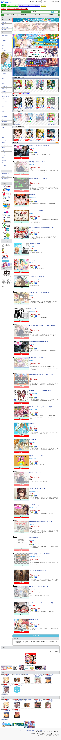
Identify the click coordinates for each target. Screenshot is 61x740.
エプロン (4, 147)
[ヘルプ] (43, 0)
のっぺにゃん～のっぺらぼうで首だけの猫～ (39, 292)
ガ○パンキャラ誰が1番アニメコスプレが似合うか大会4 (39, 675)
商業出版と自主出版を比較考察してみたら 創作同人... (41, 407)
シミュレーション (5, 98)
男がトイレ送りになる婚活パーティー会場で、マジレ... (42, 325)
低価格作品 (4, 121)
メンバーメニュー (8, 11)
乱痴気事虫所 (32, 426)
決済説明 (6, 238)
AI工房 (31, 605)
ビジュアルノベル (5, 96)
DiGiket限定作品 (10, 14)
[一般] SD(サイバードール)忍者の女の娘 (38, 341)
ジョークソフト (5, 119)
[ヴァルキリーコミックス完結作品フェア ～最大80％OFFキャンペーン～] (36, 62)
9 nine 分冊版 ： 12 (28, 123)
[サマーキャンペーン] (36, 43)
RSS (57, 142)
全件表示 (26, 126)
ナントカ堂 (32, 540)
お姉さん (4, 160)
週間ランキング (5, 35)
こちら (28, 644)
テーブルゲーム (5, 103)
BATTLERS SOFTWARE (35, 181)
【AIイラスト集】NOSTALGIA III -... (37, 488)
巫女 (3, 157)
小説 (3, 45)
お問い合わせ (39, 730)
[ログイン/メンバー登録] (49, 0)
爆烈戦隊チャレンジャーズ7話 (36, 456)
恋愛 (3, 127)
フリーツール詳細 (5, 260)
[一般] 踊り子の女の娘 (34, 505)
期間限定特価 (24, 15)
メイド (3, 152)
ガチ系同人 (43, 5)
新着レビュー (5, 24)
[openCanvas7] (40, 667)
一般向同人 (4, 5)
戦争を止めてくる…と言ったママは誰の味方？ (40, 390)
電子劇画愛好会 (33, 197)
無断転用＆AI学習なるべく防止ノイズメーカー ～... (41, 374)
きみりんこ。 (32, 213)
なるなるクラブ (33, 246)
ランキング (15, 11)
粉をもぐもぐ (32, 423)
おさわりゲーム (5, 93)
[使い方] (30, 0)
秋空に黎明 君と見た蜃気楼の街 (36, 276)
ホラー (3, 142)
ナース (3, 155)
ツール (3, 114)
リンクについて (22, 730)
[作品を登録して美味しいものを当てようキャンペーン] (30, 658)
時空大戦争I (32, 194)
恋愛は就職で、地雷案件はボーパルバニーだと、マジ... (42, 162)
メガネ (3, 167)
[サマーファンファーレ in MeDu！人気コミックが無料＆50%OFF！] (36, 52)
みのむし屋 (32, 230)
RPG (3, 106)
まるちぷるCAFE (33, 393)
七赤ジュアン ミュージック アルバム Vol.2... (39, 586)
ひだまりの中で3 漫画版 (34, 243)
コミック (16, 5)
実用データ (4, 116)
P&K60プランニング (34, 491)
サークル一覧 (37, 14)
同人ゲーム (4, 50)
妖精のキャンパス (33, 148)
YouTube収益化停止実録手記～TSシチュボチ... (40, 211)
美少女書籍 (13, 8)
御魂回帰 (32, 164)
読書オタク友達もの (33, 309)
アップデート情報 (5, 29)
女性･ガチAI (37, 5)
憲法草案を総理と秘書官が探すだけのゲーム (39, 358)
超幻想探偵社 (32, 311)
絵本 (3, 137)
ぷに (3, 132)
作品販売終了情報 (5, 173)
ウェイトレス (5, 145)
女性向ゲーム (31, 5)
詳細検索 (51, 14)
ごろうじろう (32, 622)
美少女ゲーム (19, 8)
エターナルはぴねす (33, 260)
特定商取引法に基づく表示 (31, 730)
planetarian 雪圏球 (39, 123)
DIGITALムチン (33, 458)
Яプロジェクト (33, 589)
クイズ (3, 109)
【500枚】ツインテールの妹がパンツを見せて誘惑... (41, 603)
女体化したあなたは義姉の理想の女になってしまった (41, 521)
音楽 (3, 111)
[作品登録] (37, 0)
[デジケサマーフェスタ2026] (35, 36)
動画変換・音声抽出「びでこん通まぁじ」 (51, 108)
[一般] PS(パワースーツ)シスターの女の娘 (18, 108)
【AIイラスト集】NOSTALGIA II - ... (37, 570)
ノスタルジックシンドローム (36, 279)
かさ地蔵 (26, 674)
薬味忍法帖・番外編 (33, 619)
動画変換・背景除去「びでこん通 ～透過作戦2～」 (41, 554)
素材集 (8, 5)
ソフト (11, 5)
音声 (3, 48)
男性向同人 (4, 8)
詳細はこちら (4, 694)
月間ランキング (5, 38)
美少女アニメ (25, 8)
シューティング (5, 101)
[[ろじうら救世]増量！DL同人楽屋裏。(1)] (36, 26)
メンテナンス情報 (5, 176)
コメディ (4, 140)
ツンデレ (4, 165)
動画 (3, 81)
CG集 (3, 43)
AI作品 (8, 8)
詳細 (56, 11)
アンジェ (32, 262)
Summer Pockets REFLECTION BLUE (17, 124)
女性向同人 (21, 5)
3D (2, 134)
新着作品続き (36, 635)
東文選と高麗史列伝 (33, 537)
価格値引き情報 (5, 27)
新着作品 (4, 22)
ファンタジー (5, 129)
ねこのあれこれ (32, 439)
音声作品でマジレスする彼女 (36, 472)
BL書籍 (25, 5)
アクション (4, 91)
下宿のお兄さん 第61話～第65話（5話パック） (18, 685)
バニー (3, 150)
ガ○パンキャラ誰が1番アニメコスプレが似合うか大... (41, 227)
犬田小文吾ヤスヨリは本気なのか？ (38, 700)
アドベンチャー (5, 88)
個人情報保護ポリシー (6, 179)
